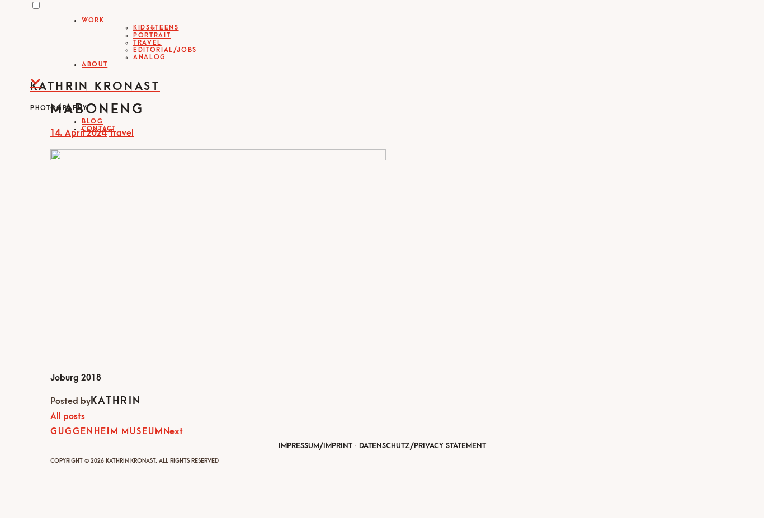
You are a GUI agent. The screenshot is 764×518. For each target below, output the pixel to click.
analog (149, 57)
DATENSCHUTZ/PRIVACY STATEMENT (422, 445)
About (94, 64)
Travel (147, 42)
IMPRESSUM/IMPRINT (315, 445)
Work (93, 20)
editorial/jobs (165, 50)
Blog (92, 121)
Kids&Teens (156, 27)
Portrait (152, 35)
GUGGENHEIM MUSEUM (106, 431)
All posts (67, 416)
